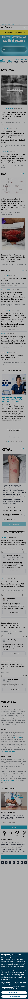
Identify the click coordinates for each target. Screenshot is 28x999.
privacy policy (10, 982)
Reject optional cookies (14, 996)
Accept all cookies (14, 992)
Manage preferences (7, 986)
